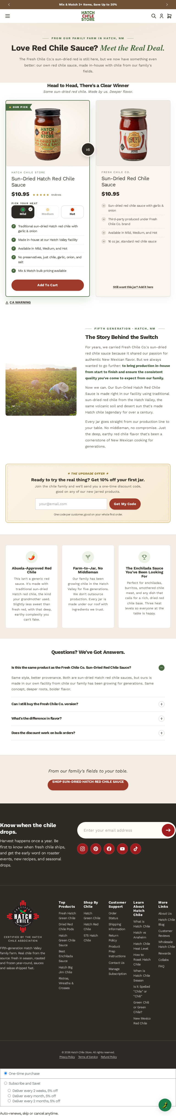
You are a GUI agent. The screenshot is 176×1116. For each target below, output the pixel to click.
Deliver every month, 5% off (33, 1096)
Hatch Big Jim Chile (65, 969)
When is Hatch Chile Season (141, 975)
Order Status (113, 915)
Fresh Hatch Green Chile (67, 915)
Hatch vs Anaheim (139, 935)
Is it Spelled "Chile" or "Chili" (141, 991)
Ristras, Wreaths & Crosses (66, 983)
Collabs (163, 960)
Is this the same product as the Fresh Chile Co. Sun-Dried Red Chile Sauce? (71, 667)
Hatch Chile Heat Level (141, 946)
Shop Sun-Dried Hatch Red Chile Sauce (88, 782)
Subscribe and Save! (24, 1083)
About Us (164, 913)
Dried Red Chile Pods (66, 926)
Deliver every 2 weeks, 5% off (34, 1091)
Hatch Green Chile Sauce (67, 940)
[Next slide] (167, 4)
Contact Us (116, 962)
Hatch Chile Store (81, 1052)
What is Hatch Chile (141, 924)
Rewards (164, 953)
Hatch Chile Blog (166, 922)
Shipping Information (117, 926)
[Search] (154, 16)
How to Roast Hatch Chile (142, 959)
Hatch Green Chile (92, 915)
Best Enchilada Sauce (66, 956)
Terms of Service (88, 1056)
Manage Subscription (117, 971)
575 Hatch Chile (91, 938)
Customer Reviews (165, 933)
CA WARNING (18, 302)
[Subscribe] (168, 830)
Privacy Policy (67, 1056)
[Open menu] (7, 16)
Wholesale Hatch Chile (166, 944)
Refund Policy (109, 1056)
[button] (169, 16)
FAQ (161, 966)
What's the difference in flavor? (36, 718)
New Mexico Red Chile (141, 1020)
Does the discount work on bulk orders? (43, 733)
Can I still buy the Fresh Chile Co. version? (44, 704)
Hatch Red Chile (91, 926)
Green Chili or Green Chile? (141, 1007)
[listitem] (82, 848)
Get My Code (125, 504)
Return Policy (113, 938)
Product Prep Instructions (117, 951)
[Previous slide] (9, 4)
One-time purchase (23, 1073)
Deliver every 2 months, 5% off (35, 1101)
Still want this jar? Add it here (133, 287)
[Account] (161, 16)
